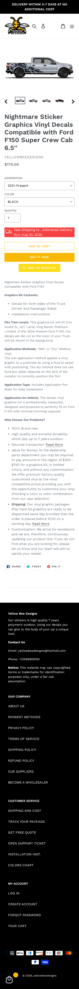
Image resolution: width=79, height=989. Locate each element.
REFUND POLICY (21, 761)
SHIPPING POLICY (22, 750)
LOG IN (13, 893)
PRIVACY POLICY (21, 728)
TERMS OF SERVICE (23, 739)
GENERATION (13, 178)
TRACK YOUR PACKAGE (26, 821)
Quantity (10, 210)
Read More (54, 444)
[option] (20, 101)
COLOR (9, 194)
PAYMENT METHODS (24, 717)
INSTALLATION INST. (24, 854)
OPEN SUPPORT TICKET (27, 843)
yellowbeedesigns (45, 975)
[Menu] (71, 26)
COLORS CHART (21, 865)
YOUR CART (17, 926)
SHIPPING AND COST (24, 811)
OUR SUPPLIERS (21, 771)
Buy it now (39, 257)
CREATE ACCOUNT (22, 904)
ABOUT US (16, 706)
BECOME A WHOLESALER (28, 782)
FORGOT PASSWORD (24, 915)
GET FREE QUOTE (22, 832)
